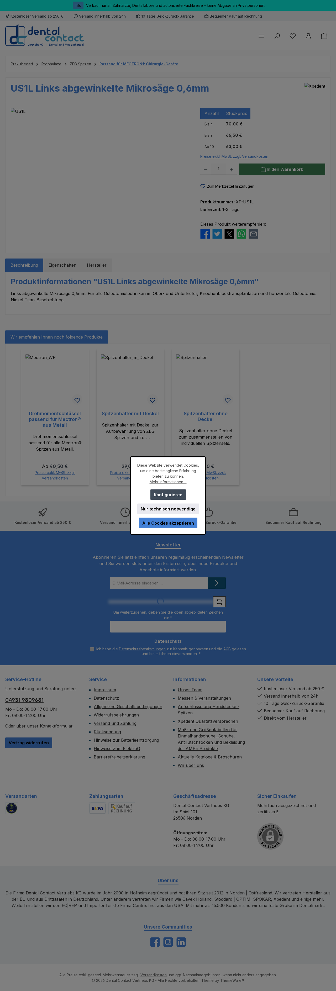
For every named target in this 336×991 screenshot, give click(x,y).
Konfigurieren (168, 494)
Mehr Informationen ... (168, 481)
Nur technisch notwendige (168, 509)
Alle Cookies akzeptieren (168, 523)
